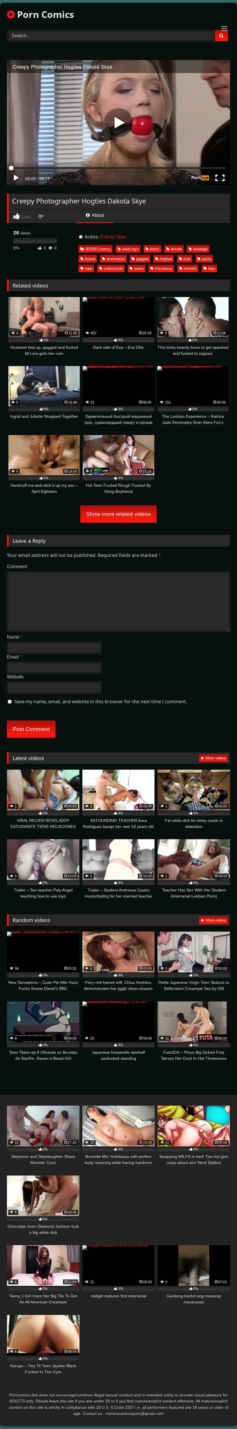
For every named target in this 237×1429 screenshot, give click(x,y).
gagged (142, 259)
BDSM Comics (98, 249)
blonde (176, 249)
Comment (17, 566)
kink (187, 259)
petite (206, 259)
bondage (200, 249)
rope (88, 268)
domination (116, 259)
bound (90, 259)
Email (14, 656)
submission (113, 268)
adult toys (130, 249)
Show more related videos (118, 514)
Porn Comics (44, 14)
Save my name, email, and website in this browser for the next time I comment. (100, 701)
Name (14, 637)
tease (138, 268)
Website (15, 676)
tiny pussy (163, 268)
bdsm (154, 249)
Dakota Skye (113, 236)
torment (190, 268)
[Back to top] (219, 1411)
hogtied (166, 259)
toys (211, 268)
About (97, 215)
